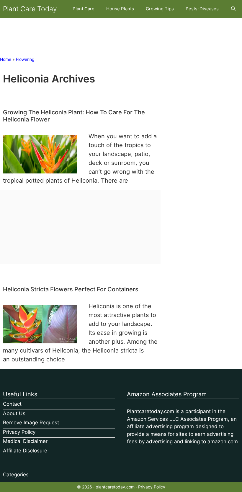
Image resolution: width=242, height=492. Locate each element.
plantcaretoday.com (115, 486)
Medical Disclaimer (25, 441)
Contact (12, 404)
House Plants (120, 9)
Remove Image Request (31, 423)
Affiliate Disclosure (25, 451)
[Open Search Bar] (233, 9)
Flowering (25, 59)
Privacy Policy (19, 432)
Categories (16, 475)
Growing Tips (160, 9)
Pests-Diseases (202, 9)
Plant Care (83, 9)
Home (5, 59)
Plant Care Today (30, 9)
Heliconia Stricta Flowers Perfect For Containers (70, 289)
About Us (14, 413)
